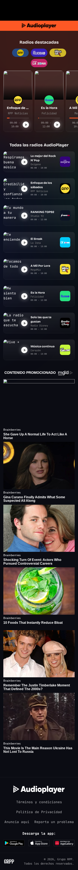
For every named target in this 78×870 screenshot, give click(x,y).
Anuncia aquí (16, 822)
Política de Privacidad (39, 812)
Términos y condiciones (39, 802)
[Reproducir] (26, 125)
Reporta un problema (54, 822)
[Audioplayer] (39, 25)
